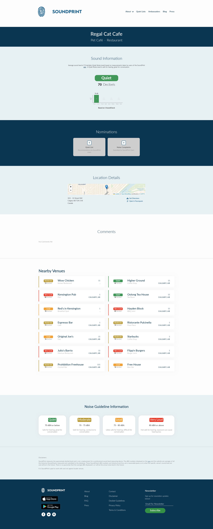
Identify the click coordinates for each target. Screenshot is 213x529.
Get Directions (134, 198)
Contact (112, 492)
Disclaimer (113, 496)
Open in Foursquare (136, 201)
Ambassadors (154, 12)
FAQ (86, 501)
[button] (106, 187)
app (85, 67)
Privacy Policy (114, 506)
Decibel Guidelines (117, 501)
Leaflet (117, 194)
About (128, 12)
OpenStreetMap (126, 194)
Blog (165, 12)
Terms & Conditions (117, 510)
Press (172, 12)
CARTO (142, 194)
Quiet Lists (141, 12)
